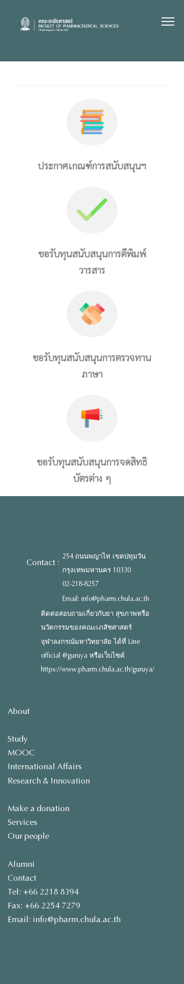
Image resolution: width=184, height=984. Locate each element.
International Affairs (45, 766)
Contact (22, 878)
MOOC (21, 752)
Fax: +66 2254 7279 (44, 905)
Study (18, 739)
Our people (28, 836)
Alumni (21, 864)
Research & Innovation (49, 781)
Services (22, 822)
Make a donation (39, 808)
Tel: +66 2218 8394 (43, 892)
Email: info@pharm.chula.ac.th (105, 599)
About (19, 711)
